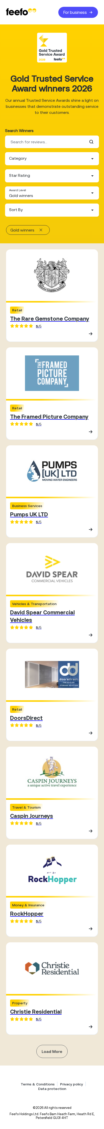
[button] (52, 158)
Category (18, 158)
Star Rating (19, 175)
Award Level (17, 190)
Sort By (16, 210)
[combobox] (52, 158)
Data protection (52, 1089)
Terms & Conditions (38, 1084)
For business (75, 12)
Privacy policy (71, 1084)
